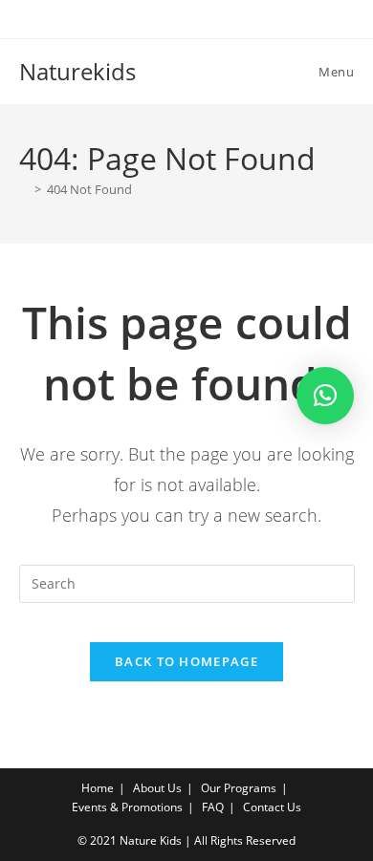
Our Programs (238, 788)
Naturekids (77, 71)
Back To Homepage (186, 661)
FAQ (213, 807)
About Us (157, 788)
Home (97, 788)
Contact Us (272, 807)
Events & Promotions (127, 807)
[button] (325, 395)
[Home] (24, 189)
